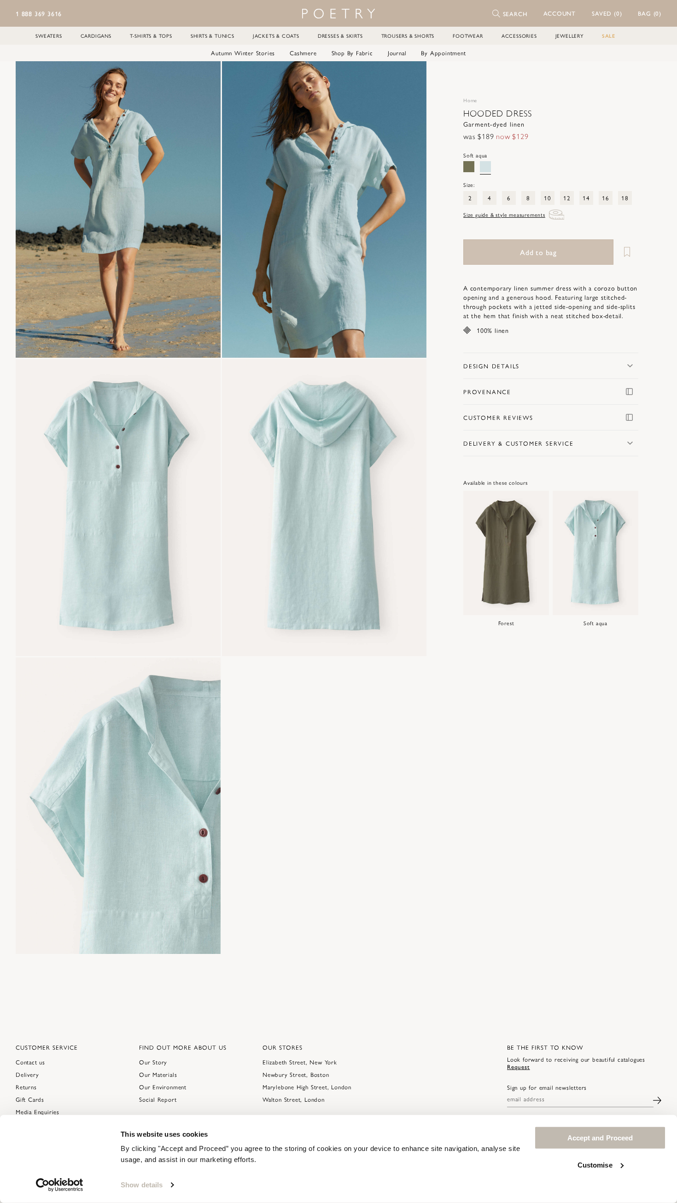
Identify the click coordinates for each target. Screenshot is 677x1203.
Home (470, 100)
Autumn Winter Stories (243, 53)
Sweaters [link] (48, 35)
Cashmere (303, 53)
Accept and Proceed (600, 1138)
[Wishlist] (626, 252)
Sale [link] (608, 35)
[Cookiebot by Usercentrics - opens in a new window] (59, 1185)
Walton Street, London (294, 1099)
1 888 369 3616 (39, 13)
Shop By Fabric (352, 53)
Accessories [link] (519, 35)
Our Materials (158, 1074)
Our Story (153, 1062)
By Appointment (443, 53)
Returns (26, 1086)
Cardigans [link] (96, 35)
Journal (397, 53)
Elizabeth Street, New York (300, 1062)
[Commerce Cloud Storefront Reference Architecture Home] (338, 13)
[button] (559, 13)
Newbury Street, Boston (296, 1074)
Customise (595, 1164)
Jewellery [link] (569, 35)
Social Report (157, 1099)
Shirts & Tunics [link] (212, 35)
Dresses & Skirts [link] (340, 35)
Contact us (30, 1062)
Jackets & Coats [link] (276, 35)
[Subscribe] (657, 1099)
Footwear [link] (468, 35)
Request (518, 1066)
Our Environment (163, 1086)
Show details (142, 1185)
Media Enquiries (37, 1111)
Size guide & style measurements (504, 214)
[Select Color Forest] (468, 166)
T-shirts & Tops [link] (151, 35)
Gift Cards (30, 1099)
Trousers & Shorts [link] (408, 35)
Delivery (27, 1074)
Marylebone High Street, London (307, 1086)
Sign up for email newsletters (547, 1087)
